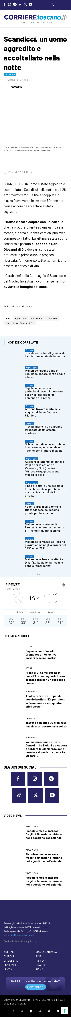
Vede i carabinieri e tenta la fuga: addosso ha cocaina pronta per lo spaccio (43, 510)
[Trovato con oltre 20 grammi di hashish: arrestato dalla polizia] (14, 355)
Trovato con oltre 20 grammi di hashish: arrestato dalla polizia (45, 354)
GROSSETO (11, 960)
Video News (31, 827)
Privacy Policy (29, 941)
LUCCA (8, 969)
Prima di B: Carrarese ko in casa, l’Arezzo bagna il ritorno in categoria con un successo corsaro (45, 678)
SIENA (39, 969)
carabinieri (36, 318)
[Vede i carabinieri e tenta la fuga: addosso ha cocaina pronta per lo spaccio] (14, 509)
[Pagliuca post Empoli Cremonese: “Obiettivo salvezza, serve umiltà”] (13, 652)
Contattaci (35, 987)
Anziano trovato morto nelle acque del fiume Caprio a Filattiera (43, 412)
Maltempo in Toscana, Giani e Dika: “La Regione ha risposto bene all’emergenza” (44, 563)
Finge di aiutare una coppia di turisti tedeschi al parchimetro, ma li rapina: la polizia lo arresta (45, 490)
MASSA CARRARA (46, 952)
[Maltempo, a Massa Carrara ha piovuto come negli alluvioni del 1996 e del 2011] (14, 544)
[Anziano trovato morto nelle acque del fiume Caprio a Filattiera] (14, 411)
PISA (38, 956)
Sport (28, 647)
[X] (25, 4)
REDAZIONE (16, 86)
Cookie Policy (11, 941)
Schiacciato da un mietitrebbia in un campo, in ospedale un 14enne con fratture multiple (45, 447)
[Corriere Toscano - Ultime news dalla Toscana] (35, 19)
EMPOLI (9, 956)
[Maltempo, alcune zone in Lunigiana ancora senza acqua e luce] (14, 373)
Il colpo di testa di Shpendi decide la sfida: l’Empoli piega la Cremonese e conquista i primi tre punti (45, 701)
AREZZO (9, 952)
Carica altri (34, 574)
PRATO (40, 965)
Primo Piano (31, 367)
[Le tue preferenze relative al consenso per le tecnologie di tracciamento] (64, 1010)
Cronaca (10, 74)
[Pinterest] (38, 161)
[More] (63, 161)
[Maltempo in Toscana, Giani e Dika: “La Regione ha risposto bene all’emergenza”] (14, 561)
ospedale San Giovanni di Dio (20, 323)
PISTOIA (41, 960)
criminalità (52, 318)
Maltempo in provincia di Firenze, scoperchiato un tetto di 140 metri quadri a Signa (44, 527)
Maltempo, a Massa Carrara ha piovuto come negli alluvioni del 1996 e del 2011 (45, 545)
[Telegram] (14, 4)
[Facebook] (4, 4)
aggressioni (20, 318)
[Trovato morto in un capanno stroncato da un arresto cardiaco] (14, 429)
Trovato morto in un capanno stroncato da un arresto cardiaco (43, 430)
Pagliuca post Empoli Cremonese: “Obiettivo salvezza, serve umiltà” (40, 654)
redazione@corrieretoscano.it (19, 935)
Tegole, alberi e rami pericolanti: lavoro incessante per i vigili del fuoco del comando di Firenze (44, 393)
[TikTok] (20, 4)
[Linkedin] (55, 161)
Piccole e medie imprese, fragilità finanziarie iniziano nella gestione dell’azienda (43, 834)
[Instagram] (9, 4)
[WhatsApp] (46, 161)
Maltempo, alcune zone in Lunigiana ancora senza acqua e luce (45, 374)
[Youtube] (30, 4)
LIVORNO (10, 965)
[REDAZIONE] (7, 87)
